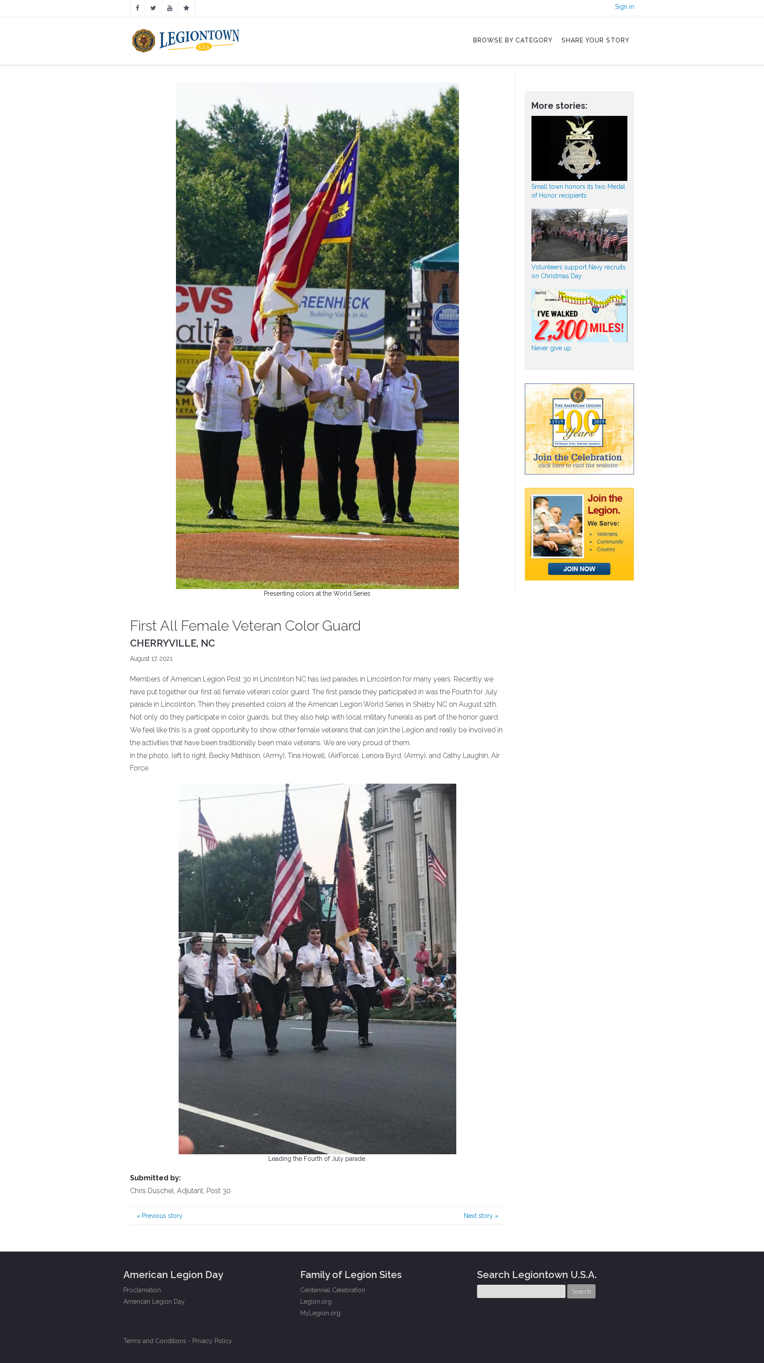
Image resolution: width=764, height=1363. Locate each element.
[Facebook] (137, 8)
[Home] (187, 38)
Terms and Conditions (154, 1340)
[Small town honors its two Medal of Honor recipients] (579, 148)
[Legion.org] (186, 8)
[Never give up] (579, 315)
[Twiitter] (153, 8)
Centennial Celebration (332, 1290)
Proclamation (142, 1290)
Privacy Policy (212, 1340)
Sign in (624, 6)
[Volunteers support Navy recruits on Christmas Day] (579, 235)
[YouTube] (170, 8)
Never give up (551, 348)
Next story (481, 1215)
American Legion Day (154, 1301)
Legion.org (316, 1301)
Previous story (160, 1215)
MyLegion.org (320, 1313)
